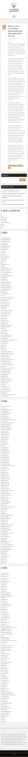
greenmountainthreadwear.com (8, 359)
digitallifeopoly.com (5, 432)
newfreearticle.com (5, 303)
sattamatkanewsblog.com (6, 363)
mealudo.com (4, 331)
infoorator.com (4, 642)
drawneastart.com (5, 482)
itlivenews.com (4, 709)
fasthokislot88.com (5, 483)
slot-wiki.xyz (3, 686)
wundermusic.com (5, 455)
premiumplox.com (5, 663)
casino (10, 165)
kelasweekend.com (5, 716)
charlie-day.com (4, 333)
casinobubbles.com (5, 434)
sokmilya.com (4, 557)
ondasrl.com (3, 511)
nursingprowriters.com (6, 358)
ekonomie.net (4, 704)
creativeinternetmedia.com (7, 596)
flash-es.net (3, 345)
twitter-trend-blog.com (6, 625)
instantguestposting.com (6, 703)
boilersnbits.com (4, 300)
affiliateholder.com (5, 396)
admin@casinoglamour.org (14, 38)
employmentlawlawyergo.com (7, 693)
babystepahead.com (5, 378)
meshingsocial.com (5, 322)
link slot (22, 737)
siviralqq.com (4, 350)
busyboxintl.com (4, 280)
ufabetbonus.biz (4, 714)
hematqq (18, 737)
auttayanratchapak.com (6, 282)
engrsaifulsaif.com (5, 462)
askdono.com (4, 589)
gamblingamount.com (6, 381)
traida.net (3, 652)
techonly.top (4, 591)
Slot (14, 40)
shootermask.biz (4, 672)
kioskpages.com (4, 520)
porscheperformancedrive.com (7, 506)
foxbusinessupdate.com (6, 336)
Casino (23, 38)
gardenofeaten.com (5, 307)
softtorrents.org (4, 500)
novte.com (3, 644)
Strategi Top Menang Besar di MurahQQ (11, 190)
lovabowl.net (4, 408)
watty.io (3, 262)
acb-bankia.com (4, 343)
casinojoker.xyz (4, 683)
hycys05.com (4, 308)
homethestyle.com (5, 450)
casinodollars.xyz (4, 681)
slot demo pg (4, 219)
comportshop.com (5, 696)
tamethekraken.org (5, 508)
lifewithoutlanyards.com (6, 650)
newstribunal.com (5, 411)
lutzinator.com (4, 510)
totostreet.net (4, 441)
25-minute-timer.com (5, 459)
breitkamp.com (4, 497)
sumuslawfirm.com (5, 356)
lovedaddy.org (4, 338)
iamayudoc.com (4, 467)
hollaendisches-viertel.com (6, 647)
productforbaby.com (5, 294)
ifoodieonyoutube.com (6, 424)
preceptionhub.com (5, 414)
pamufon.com (4, 505)
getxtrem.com (4, 318)
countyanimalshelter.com (6, 373)
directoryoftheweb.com (6, 246)
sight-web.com (4, 611)
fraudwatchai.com (5, 444)
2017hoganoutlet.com (6, 241)
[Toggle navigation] (14, 16)
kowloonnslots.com (5, 619)
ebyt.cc (2, 635)
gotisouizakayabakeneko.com (7, 275)
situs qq (7, 734)
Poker (9, 40)
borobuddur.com (5, 454)
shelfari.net (3, 675)
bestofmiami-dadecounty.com (7, 422)
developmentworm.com (6, 708)
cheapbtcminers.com (5, 464)
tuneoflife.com (4, 392)
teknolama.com (4, 292)
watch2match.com (5, 688)
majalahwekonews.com (6, 239)
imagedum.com (4, 523)
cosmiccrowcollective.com (6, 272)
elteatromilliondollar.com (6, 285)
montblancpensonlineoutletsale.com (9, 627)
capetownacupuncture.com (7, 269)
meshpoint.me (4, 277)
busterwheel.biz (4, 673)
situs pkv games (6, 737)
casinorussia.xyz (4, 676)
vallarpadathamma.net (6, 289)
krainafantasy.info (5, 256)
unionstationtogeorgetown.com (8, 465)
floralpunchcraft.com (5, 326)
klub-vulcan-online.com (6, 495)
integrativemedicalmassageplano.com (9, 340)
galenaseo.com (4, 690)
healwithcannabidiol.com (6, 518)
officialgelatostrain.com (6, 526)
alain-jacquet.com (5, 274)
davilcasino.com (4, 442)
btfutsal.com (4, 584)
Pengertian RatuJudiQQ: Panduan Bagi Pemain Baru (13, 193)
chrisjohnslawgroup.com (6, 493)
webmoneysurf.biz (5, 668)
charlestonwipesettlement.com (7, 368)
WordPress (15, 752)
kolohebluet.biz (4, 670)
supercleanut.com (5, 473)
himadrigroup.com (5, 612)
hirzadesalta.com (4, 431)
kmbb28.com (4, 554)
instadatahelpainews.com (6, 549)
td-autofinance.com (5, 616)
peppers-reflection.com (6, 391)
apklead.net (3, 562)
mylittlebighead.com (5, 469)
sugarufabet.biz (4, 538)
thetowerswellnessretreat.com (7, 525)
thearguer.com (4, 323)
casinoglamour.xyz (5, 680)
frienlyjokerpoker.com (6, 617)
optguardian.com (5, 439)
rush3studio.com (4, 249)
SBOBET (11, 40)
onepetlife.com (4, 531)
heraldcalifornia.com (5, 477)
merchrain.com (4, 553)
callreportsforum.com (5, 556)
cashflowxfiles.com (5, 315)
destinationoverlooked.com (7, 379)
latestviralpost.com (5, 302)
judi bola (15, 165)
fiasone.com (3, 328)
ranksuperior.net (4, 376)
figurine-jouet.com (5, 543)
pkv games (20, 165)
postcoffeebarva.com (5, 284)
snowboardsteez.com (5, 312)
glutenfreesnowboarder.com (7, 515)
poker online (20, 736)
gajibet (14, 744)
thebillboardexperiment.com (7, 533)
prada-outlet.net (4, 573)
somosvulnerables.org (6, 501)
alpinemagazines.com (5, 622)
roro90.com (3, 251)
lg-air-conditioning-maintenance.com (9, 640)
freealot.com (4, 470)
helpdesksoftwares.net (6, 406)
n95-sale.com (4, 597)
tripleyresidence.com (5, 498)
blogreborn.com (4, 599)
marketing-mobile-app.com (7, 325)
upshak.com (3, 346)
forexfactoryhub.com (5, 606)
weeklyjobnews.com (5, 371)
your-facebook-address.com (7, 544)
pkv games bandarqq (5, 222)
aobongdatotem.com (5, 418)
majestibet (6, 744)
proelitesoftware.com (5, 488)
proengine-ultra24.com (6, 649)
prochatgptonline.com (6, 604)
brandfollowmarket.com (6, 369)
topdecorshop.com (5, 698)
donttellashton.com (5, 247)
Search (5, 175)
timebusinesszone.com (6, 389)
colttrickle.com (4, 576)
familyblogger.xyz (5, 492)
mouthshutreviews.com (6, 429)
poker (2, 224)
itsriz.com (3, 266)
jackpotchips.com (5, 487)
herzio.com (3, 252)
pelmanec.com (4, 243)
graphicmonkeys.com (5, 478)
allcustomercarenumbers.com (7, 490)
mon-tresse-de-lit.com (6, 536)
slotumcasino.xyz (5, 678)
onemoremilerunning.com (6, 310)
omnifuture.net (4, 579)
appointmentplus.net (5, 706)
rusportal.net (4, 261)
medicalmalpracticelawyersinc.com (8, 695)
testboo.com (4, 660)
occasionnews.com (5, 386)
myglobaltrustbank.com (6, 691)
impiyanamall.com (5, 437)
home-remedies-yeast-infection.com (9, 419)
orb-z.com (3, 295)
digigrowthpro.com (5, 574)
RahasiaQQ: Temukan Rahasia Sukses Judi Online (13, 204)
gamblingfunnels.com (5, 581)
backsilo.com (4, 348)
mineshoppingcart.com (6, 426)
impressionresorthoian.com (7, 351)
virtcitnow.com (4, 601)
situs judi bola (8, 736)
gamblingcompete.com (6, 592)
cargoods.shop (4, 267)
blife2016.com (4, 513)
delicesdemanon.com (5, 658)
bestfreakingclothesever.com (7, 353)
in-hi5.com (3, 254)
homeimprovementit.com (6, 409)
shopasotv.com (4, 700)
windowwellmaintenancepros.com (8, 394)
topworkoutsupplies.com (6, 427)
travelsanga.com (4, 701)
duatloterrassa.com (5, 503)
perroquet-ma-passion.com (7, 546)
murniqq (13, 737)
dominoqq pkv (4, 221)
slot (9, 167)
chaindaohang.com (5, 637)
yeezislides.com (4, 416)
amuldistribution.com (5, 452)
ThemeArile (14, 754)
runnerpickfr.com (5, 578)
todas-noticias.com (5, 257)
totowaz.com (4, 366)
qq (1, 227)
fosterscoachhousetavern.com (7, 297)
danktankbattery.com (5, 330)
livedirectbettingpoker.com (7, 335)
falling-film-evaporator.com (7, 354)
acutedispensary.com (5, 361)
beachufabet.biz (4, 534)
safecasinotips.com (5, 485)
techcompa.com (4, 609)
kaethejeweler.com (5, 528)
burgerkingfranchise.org (6, 287)
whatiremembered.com (6, 632)
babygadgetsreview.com (6, 629)
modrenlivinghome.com (6, 548)
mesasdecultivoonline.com (7, 299)
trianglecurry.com (5, 521)
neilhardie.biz (4, 667)
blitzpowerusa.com (5, 305)
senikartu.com (4, 259)
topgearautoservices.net (6, 541)
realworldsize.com (5, 290)
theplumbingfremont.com (6, 711)
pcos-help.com (4, 583)
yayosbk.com (4, 665)
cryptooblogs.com (5, 447)
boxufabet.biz (4, 539)
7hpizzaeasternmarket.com (7, 645)
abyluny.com (4, 559)
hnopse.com (3, 384)
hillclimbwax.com (4, 382)
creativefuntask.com (5, 460)
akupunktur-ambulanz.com (7, 630)
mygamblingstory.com (6, 238)
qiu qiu (2, 216)
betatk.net (3, 718)
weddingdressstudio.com (6, 662)
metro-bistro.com (5, 655)
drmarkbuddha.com (5, 639)
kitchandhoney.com (5, 653)
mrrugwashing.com (5, 341)
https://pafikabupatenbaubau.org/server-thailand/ (12, 742)
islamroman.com (4, 614)
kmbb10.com (4, 317)
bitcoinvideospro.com (5, 271)
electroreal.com (4, 421)
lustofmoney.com (5, 387)
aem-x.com (3, 445)
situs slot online (4, 217)
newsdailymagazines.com (6, 413)
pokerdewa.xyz (4, 685)
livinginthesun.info (5, 264)
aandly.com (3, 719)
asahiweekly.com (4, 472)
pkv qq (23, 739)
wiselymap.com (4, 602)
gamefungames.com (5, 457)
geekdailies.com (4, 551)
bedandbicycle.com (5, 475)
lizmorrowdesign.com (5, 516)
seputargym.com (4, 436)
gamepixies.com (4, 480)
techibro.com (4, 620)
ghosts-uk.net (4, 588)
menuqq (3, 734)
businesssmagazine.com (6, 594)
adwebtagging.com (5, 374)
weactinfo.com (4, 320)
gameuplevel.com (5, 449)
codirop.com (4, 586)
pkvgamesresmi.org (21, 744)
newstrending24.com (5, 713)
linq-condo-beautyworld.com (7, 634)
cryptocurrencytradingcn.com (7, 364)
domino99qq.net (4, 244)
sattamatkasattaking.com (6, 530)
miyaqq (10, 744)
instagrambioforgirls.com (6, 313)
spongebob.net (4, 279)
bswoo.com (3, 721)
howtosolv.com (4, 657)
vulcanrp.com (4, 624)
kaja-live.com (4, 607)
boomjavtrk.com (4, 561)
